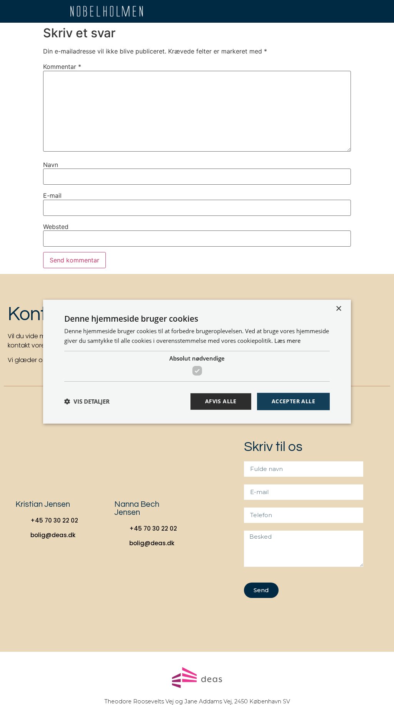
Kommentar (62, 66)
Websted (55, 227)
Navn (50, 165)
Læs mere (287, 340)
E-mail (52, 195)
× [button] (338, 308)
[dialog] (197, 361)
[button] (365, 11)
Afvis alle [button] (221, 401)
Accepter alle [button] (293, 401)
